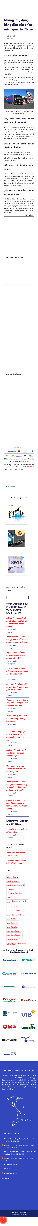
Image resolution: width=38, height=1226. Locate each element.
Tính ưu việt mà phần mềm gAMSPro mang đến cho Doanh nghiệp (17, 671)
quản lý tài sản (12, 927)
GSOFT (9, 897)
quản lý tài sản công (13, 931)
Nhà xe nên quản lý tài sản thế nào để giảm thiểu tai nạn (16, 753)
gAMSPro (8, 190)
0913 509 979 (15, 1169)
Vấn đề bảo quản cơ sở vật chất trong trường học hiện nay (16, 718)
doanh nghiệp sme (13, 881)
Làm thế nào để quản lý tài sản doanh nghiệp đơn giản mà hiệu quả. (17, 687)
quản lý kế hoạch (12, 919)
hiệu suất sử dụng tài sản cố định (16, 902)
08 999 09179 (12, 1165)
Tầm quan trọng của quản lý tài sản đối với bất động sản (16, 769)
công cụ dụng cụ (12, 877)
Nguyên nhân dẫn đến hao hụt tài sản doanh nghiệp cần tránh (15, 655)
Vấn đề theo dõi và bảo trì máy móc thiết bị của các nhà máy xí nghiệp (17, 703)
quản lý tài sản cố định (14, 935)
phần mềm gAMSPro (14, 911)
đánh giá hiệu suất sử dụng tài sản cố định (17, 944)
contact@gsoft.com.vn (11, 1173)
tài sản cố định (12, 939)
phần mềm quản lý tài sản (15, 915)
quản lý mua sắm (13, 923)
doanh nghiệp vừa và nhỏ (15, 885)
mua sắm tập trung (13, 907)
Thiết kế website (15, 1214)
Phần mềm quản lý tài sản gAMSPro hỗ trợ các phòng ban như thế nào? (17, 639)
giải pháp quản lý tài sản (15, 893)
